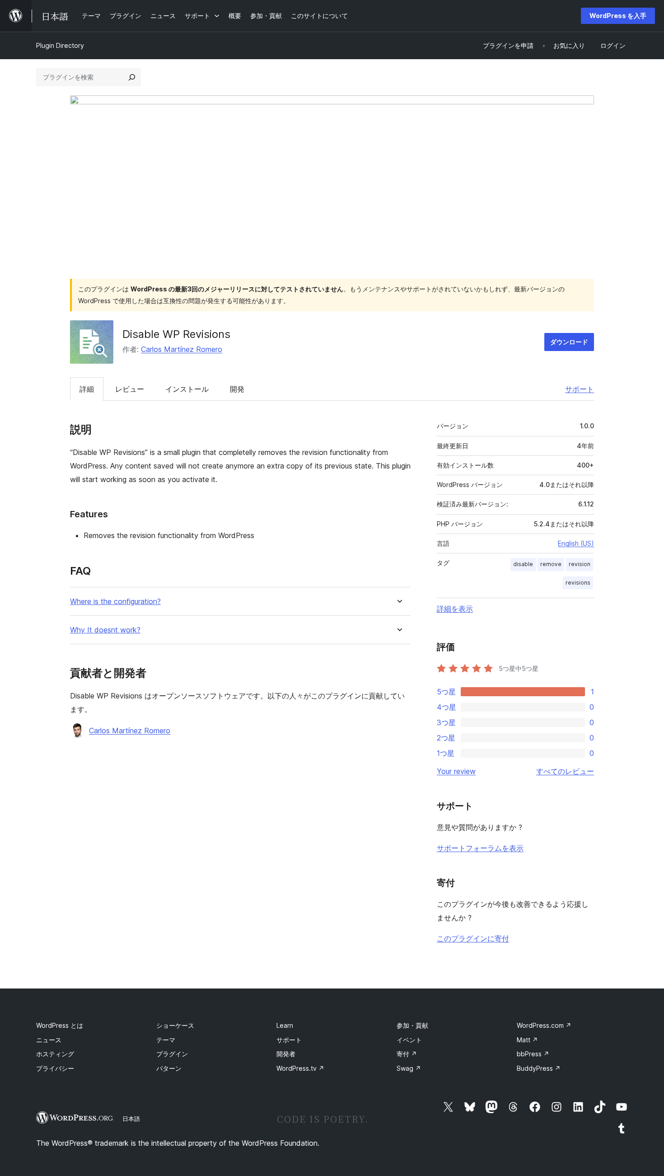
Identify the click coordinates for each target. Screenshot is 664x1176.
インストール (187, 389)
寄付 (407, 1054)
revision (579, 564)
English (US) (576, 543)
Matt (527, 1040)
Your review (456, 771)
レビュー (129, 389)
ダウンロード (569, 342)
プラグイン (172, 1054)
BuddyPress (539, 1068)
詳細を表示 (455, 608)
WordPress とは (59, 1025)
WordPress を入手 (617, 15)
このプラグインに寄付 (473, 938)
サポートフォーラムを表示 (480, 848)
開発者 (285, 1054)
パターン (169, 1068)
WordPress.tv (300, 1068)
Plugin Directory (60, 45)
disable (523, 564)
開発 (237, 389)
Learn (284, 1025)
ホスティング (55, 1054)
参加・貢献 (412, 1025)
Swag (409, 1068)
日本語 (131, 1118)
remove (550, 564)
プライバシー (55, 1068)
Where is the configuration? (115, 601)
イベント (409, 1040)
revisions (578, 582)
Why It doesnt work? (105, 630)
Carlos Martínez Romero (181, 349)
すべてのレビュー (565, 771)
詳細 (86, 389)
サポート (579, 389)
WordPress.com (544, 1025)
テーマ (165, 1040)
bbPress (533, 1054)
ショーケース (175, 1025)
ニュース (48, 1040)
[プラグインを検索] (132, 77)
